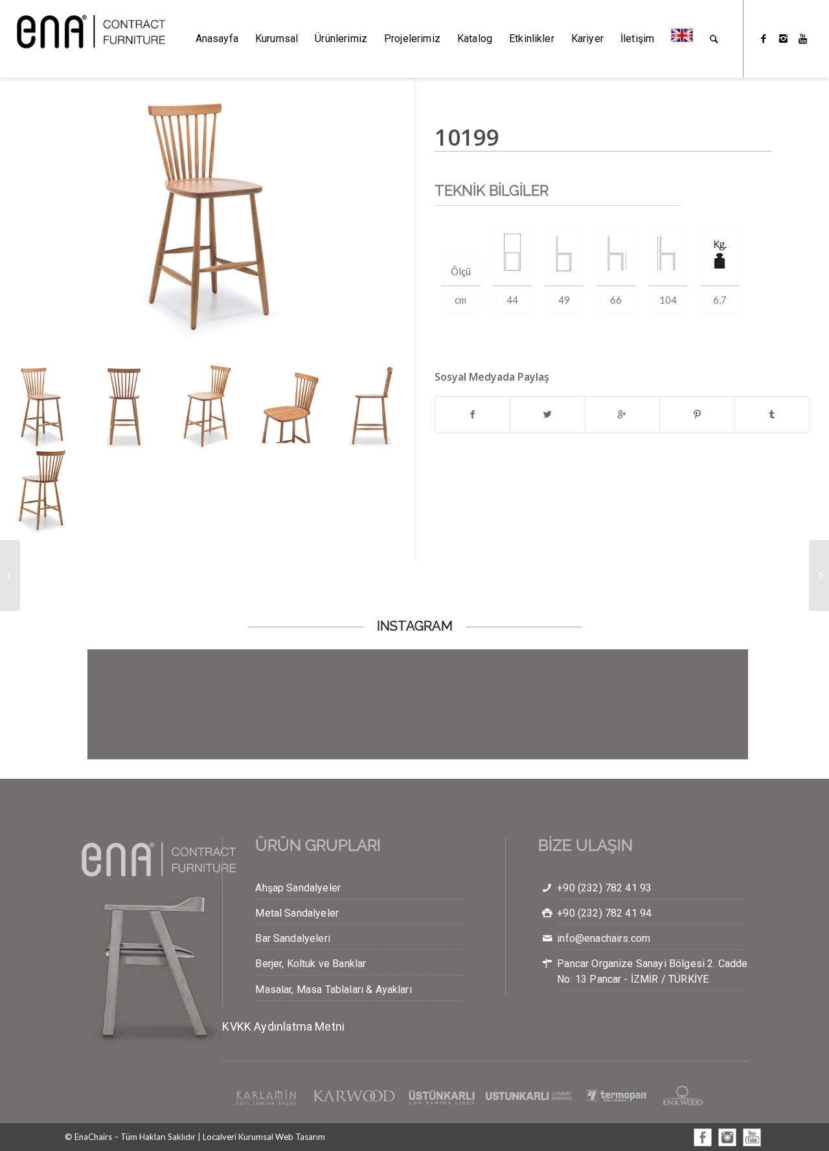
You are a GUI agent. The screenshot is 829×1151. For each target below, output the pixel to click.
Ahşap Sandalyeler (298, 888)
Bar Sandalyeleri (292, 938)
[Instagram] (783, 38)
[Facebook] (763, 38)
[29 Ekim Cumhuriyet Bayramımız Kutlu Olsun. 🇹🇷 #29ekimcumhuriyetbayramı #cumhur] (473, 704)
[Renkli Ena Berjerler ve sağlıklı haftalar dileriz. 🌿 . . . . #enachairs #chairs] (693, 704)
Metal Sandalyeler (297, 913)
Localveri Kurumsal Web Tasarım (264, 1137)
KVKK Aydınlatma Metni (283, 1026)
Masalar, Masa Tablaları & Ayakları (333, 989)
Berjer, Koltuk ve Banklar (310, 963)
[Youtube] (802, 38)
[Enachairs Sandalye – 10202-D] (10, 575)
